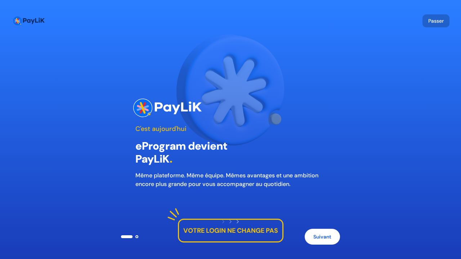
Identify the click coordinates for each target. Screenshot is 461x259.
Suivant (322, 236)
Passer (436, 21)
